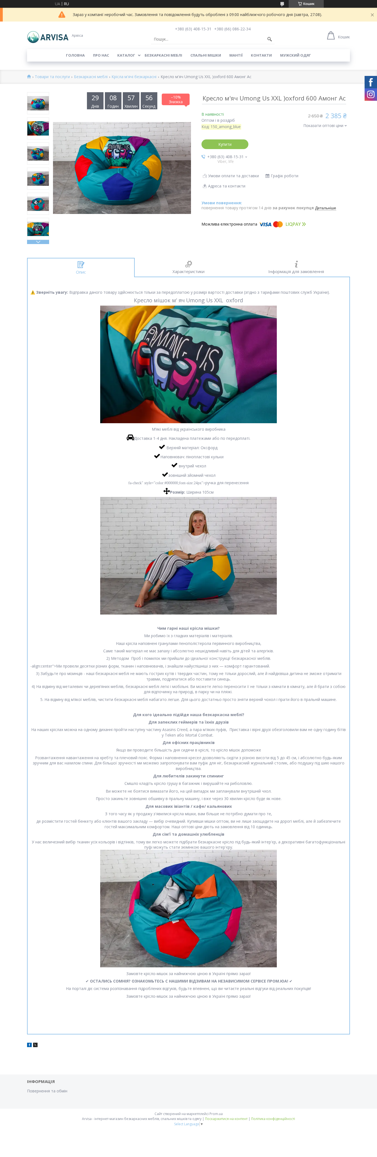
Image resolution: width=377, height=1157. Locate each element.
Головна (75, 55)
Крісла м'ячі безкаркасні (133, 77)
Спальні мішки (205, 55)
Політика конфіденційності (273, 1118)
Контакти (261, 55)
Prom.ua (216, 1113)
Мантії (236, 55)
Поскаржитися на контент (226, 1118)
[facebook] (29, 1045)
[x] (35, 1045)
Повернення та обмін (47, 1091)
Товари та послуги (52, 77)
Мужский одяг (295, 55)
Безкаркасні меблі (163, 55)
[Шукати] (269, 39)
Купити (225, 144)
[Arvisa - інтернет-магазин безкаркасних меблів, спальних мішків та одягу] (47, 35)
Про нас (101, 55)
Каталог (126, 55)
